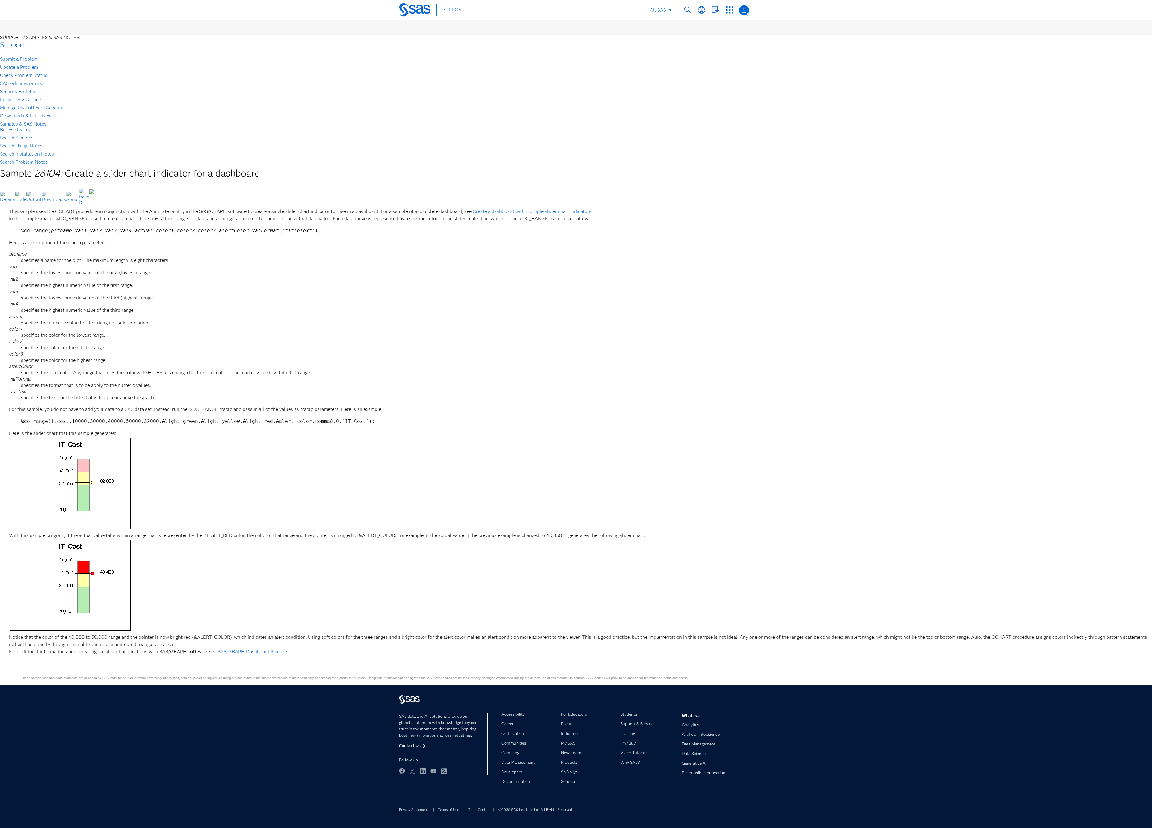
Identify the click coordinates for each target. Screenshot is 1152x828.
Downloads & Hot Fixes (25, 116)
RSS (444, 771)
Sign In (744, 10)
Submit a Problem (19, 59)
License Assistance (20, 99)
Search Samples (17, 138)
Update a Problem (19, 67)
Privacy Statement (413, 809)
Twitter (413, 771)
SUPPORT (453, 9)
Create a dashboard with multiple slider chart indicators (532, 211)
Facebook (402, 771)
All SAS (658, 10)
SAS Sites (730, 10)
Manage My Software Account (32, 108)
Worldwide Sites (701, 10)
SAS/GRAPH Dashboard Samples (253, 651)
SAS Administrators (21, 83)
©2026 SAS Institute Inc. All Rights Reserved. (535, 809)
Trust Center (478, 809)
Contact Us (715, 10)
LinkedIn (423, 771)
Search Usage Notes (21, 146)
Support (12, 44)
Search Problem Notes (24, 162)
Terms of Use (448, 809)
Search (687, 10)
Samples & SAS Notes (23, 124)
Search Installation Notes (27, 154)
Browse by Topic (17, 129)
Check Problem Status (23, 75)
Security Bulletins (19, 91)
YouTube (433, 771)
